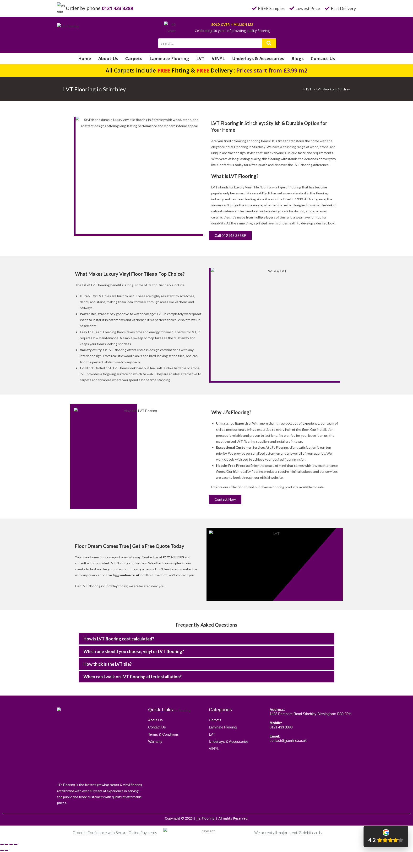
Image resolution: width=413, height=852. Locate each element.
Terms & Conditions (163, 734)
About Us (108, 58)
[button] (206, 638)
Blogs (297, 58)
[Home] (300, 89)
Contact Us (323, 58)
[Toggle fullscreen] (11, 844)
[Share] (6, 844)
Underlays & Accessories (258, 58)
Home (84, 58)
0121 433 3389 (117, 8)
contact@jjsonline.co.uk (121, 575)
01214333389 (173, 557)
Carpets (133, 58)
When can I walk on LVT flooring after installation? (132, 676)
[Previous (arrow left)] (2, 850)
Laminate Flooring (169, 58)
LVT (200, 58)
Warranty (155, 741)
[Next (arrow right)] (6, 850)
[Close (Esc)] (2, 844)
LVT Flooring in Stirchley (333, 89)
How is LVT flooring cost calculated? (118, 638)
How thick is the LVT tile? (107, 664)
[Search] (269, 43)
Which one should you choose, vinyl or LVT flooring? (133, 651)
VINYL (218, 58)
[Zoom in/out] (15, 844)
